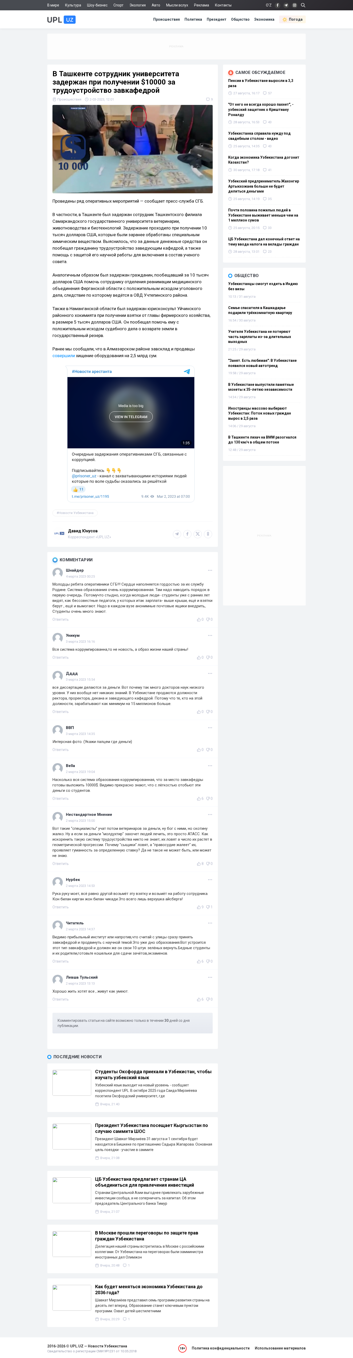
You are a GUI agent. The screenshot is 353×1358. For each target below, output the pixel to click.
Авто (156, 5)
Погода (296, 19)
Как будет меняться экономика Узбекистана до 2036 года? (149, 1289)
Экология (137, 5)
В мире (53, 5)
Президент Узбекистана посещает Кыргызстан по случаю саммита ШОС (151, 1128)
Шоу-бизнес (97, 5)
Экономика (264, 19)
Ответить (60, 619)
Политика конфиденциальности (221, 1348)
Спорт (118, 5)
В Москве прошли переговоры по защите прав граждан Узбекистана (146, 1235)
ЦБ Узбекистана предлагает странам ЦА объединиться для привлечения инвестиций (144, 1182)
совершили (63, 355)
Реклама (201, 5)
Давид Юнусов (83, 530)
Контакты (223, 5)
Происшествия (166, 19)
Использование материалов (280, 1348)
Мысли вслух (177, 5)
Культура (73, 5)
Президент (216, 19)
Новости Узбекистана (76, 513)
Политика (193, 19)
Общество (240, 19)
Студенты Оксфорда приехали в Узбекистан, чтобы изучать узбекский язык (153, 1074)
